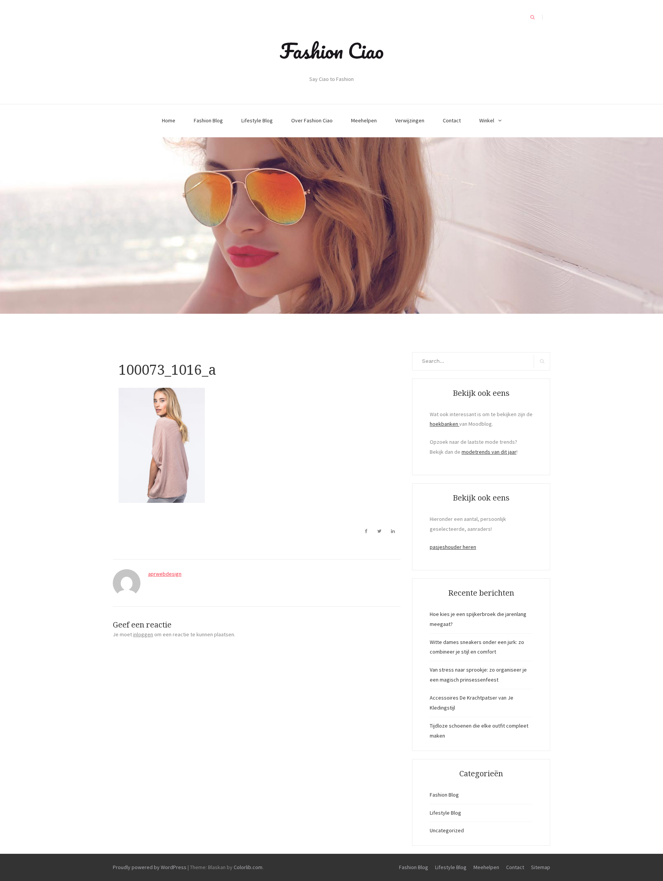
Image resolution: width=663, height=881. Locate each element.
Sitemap (540, 867)
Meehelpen (364, 120)
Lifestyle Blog (257, 120)
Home (168, 120)
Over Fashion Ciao (312, 120)
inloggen (143, 634)
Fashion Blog (208, 120)
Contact (452, 120)
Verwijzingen (409, 120)
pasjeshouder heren (453, 546)
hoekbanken (444, 423)
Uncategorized (447, 830)
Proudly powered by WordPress (149, 867)
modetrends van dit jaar (489, 451)
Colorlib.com (248, 867)
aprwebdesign (164, 573)
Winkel (486, 120)
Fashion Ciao (332, 51)
